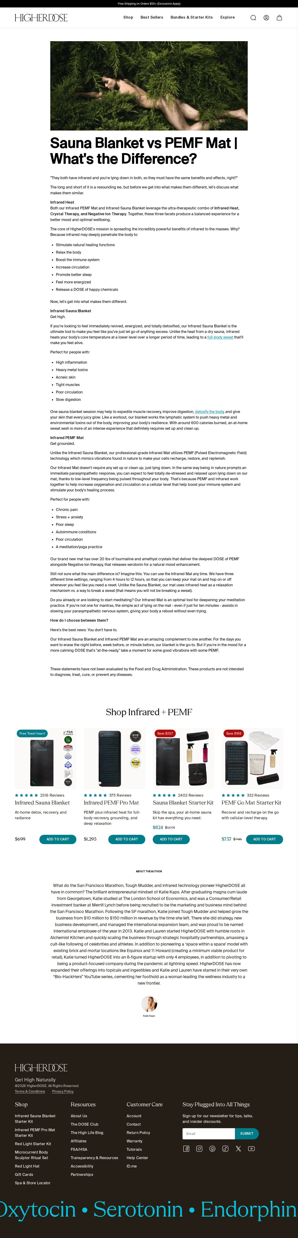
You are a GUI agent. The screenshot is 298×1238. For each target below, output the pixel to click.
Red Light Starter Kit (33, 1143)
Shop (128, 18)
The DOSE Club (84, 1124)
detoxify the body (209, 411)
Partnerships (82, 1174)
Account (134, 1116)
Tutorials (134, 1149)
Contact (134, 1124)
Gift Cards (24, 1174)
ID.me (132, 1166)
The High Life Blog (87, 1132)
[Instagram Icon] (199, 1148)
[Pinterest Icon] (212, 1148)
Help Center (137, 1157)
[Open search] (253, 17)
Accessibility (82, 1166)
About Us (79, 1116)
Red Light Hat (27, 1166)
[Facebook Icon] (186, 1148)
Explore (227, 18)
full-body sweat (220, 337)
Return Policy (138, 1132)
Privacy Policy (63, 1091)
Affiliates (78, 1141)
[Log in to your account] (266, 17)
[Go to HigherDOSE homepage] (41, 17)
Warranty (134, 1141)
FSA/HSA (79, 1149)
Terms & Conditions (30, 1091)
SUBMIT (247, 1133)
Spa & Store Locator (33, 1183)
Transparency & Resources (94, 1157)
